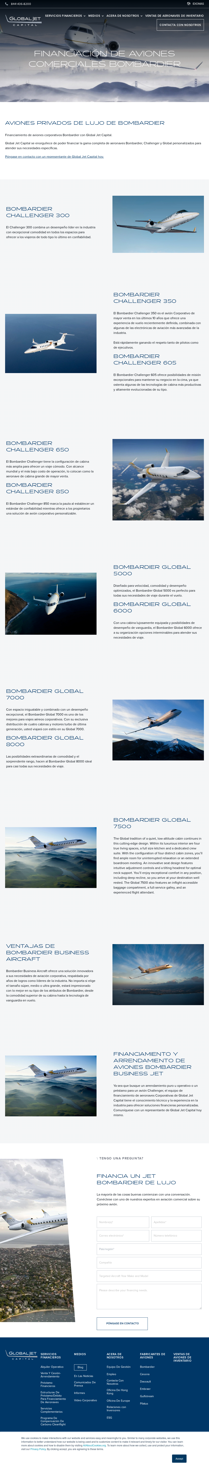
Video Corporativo (85, 1400)
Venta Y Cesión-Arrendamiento (51, 1375)
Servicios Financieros (63, 16)
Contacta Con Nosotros (180, 25)
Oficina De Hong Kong (117, 1392)
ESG (109, 1417)
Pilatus (144, 1403)
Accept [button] (179, 1458)
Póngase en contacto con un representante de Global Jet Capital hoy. (54, 157)
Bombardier (147, 1367)
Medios (94, 16)
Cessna (144, 1374)
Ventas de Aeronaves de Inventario (174, 16)
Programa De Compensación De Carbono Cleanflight (53, 1421)
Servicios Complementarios (52, 1410)
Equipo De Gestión (119, 1367)
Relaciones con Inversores (116, 1409)
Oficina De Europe (118, 1400)
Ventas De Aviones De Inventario (182, 1357)
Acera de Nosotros (123, 16)
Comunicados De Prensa (85, 1384)
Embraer (145, 1389)
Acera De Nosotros (115, 1355)
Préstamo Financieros (48, 1384)
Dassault (145, 1381)
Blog (80, 1367)
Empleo (111, 1374)
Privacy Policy (38, 1449)
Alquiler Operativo (52, 1367)
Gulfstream (147, 1396)
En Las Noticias (83, 1376)
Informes (79, 1393)
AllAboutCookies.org (94, 1445)
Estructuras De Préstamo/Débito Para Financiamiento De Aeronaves (53, 1397)
